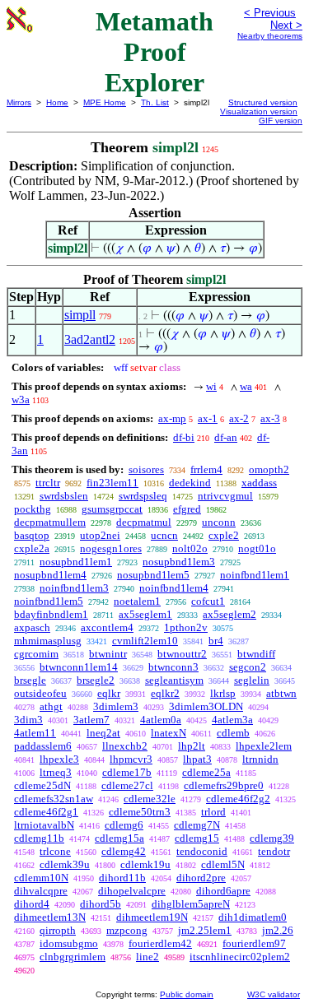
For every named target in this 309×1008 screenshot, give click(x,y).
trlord (213, 812)
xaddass (259, 482)
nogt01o (257, 548)
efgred (187, 509)
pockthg (32, 509)
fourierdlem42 (160, 943)
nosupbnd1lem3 (179, 561)
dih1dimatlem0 (252, 917)
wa (246, 386)
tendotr (274, 851)
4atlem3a (232, 719)
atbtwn (281, 693)
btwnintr (108, 654)
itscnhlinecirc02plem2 (240, 956)
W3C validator (273, 994)
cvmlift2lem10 (145, 640)
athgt (51, 706)
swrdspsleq (143, 496)
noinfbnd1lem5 (48, 601)
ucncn (164, 535)
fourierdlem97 (254, 943)
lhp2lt (191, 746)
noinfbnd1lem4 (173, 588)
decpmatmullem (50, 522)
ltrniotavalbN (44, 825)
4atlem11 (35, 733)
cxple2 (223, 535)
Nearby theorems (269, 35)
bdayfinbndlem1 (51, 614)
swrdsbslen (64, 496)
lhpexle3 (59, 759)
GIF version (280, 120)
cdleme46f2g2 (238, 798)
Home (57, 102)
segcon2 (247, 667)
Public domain (186, 994)
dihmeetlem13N (50, 917)
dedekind (190, 482)
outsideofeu (40, 693)
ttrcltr (47, 482)
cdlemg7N (197, 825)
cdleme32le (150, 798)
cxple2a (31, 548)
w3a (21, 399)
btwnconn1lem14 (79, 667)
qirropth (58, 930)
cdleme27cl (127, 785)
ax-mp (172, 418)
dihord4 (31, 904)
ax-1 (208, 418)
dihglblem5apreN (191, 904)
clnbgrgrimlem (72, 956)
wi (211, 386)
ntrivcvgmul (225, 496)
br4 (215, 640)
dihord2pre (201, 877)
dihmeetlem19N (152, 917)
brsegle (30, 680)
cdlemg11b (39, 838)
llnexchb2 (124, 746)
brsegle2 (96, 680)
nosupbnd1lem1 (76, 561)
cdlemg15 (197, 838)
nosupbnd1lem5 (153, 575)
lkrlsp (223, 693)
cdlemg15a (119, 838)
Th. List (155, 102)
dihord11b (122, 877)
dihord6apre (223, 891)
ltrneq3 (56, 772)
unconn (219, 522)
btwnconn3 (173, 667)
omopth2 (269, 469)
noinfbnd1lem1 (254, 575)
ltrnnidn (260, 759)
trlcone (55, 851)
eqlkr (108, 693)
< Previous (270, 13)
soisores (146, 469)
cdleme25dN (42, 785)
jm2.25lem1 (205, 930)
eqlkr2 (165, 693)
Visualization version (258, 111)
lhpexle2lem (264, 746)
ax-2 (239, 418)
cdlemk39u (65, 864)
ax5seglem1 (145, 614)
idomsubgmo (69, 943)
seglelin (251, 680)
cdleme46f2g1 (46, 812)
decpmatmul (143, 522)
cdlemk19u (145, 864)
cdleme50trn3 (140, 812)
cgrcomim (36, 654)
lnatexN (168, 733)
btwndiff (256, 654)
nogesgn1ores (111, 548)
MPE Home (104, 102)
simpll (80, 315)
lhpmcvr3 (131, 759)
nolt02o (190, 548)
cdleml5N (223, 864)
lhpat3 (197, 759)
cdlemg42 (123, 851)
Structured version (262, 102)
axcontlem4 (107, 627)
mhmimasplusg (48, 640)
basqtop (31, 535)
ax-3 (270, 418)
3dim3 (28, 719)
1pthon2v (186, 627)
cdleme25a (206, 772)
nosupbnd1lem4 (50, 575)
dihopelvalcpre (132, 891)
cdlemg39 (272, 838)
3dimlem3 (115, 706)
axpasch (32, 627)
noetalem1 (137, 601)
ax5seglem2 (229, 614)
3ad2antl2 (89, 339)
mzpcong (126, 930)
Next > (286, 25)
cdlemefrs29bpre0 (224, 785)
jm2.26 (277, 930)
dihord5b (100, 904)
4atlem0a (160, 719)
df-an (225, 437)
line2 (147, 956)
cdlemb (233, 733)
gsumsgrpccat (112, 509)
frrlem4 (206, 469)
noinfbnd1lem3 (74, 588)
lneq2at (103, 733)
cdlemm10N (41, 877)
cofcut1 (208, 601)
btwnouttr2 (182, 654)
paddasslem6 (43, 746)
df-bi (183, 437)
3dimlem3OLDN (206, 706)
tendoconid (201, 851)
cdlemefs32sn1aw (53, 798)
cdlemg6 (124, 825)
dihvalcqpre (41, 891)
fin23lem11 (112, 482)
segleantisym (174, 680)
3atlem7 (91, 719)
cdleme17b (127, 772)
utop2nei (100, 535)
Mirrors (19, 102)
